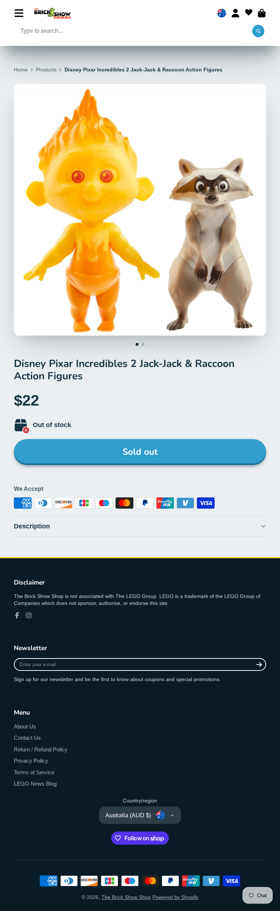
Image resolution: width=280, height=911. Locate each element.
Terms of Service (34, 772)
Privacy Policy (31, 761)
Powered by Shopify (175, 897)
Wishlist (248, 13)
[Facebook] (17, 615)
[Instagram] (29, 615)
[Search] (258, 31)
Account (235, 13)
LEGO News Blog (35, 784)
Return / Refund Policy (40, 749)
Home (21, 70)
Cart (261, 13)
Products (46, 70)
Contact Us (27, 738)
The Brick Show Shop (126, 897)
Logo (52, 13)
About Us (25, 726)
